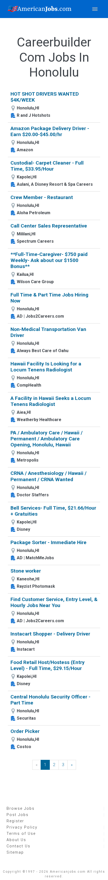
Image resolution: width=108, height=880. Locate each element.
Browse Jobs (21, 808)
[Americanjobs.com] (41, 9)
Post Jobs (18, 815)
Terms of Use (21, 833)
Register (15, 821)
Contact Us (18, 846)
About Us (16, 840)
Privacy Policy (22, 827)
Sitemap (15, 852)
